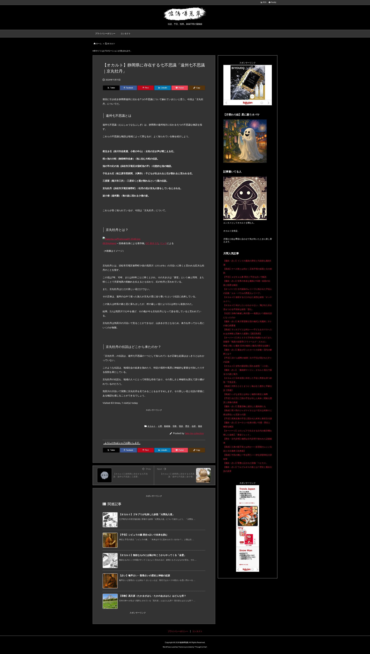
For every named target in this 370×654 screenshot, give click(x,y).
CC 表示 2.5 (152, 243)
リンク (163, 243)
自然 (194, 426)
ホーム (99, 43)
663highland (109, 243)
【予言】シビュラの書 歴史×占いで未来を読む (143, 534)
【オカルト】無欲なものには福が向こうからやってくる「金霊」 (152, 555)
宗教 (175, 426)
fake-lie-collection (194, 433)
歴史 (187, 426)
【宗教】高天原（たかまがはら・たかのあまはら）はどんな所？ (152, 595)
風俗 (200, 426)
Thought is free (200, 647)
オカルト (111, 43)
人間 (160, 426)
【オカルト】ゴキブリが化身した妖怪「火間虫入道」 (147, 514)
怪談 (181, 426)
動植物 (167, 426)
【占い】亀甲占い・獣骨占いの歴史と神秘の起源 (144, 575)
